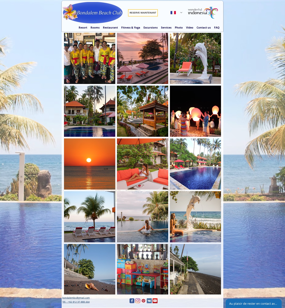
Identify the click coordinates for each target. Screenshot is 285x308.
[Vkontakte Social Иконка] (149, 300)
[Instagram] (137, 300)
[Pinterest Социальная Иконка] (143, 300)
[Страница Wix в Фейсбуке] (131, 300)
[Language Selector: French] (176, 12)
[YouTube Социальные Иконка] (155, 300)
